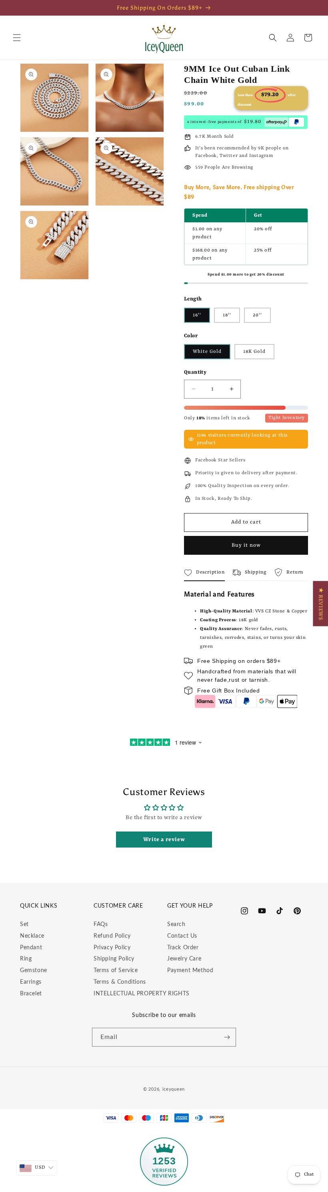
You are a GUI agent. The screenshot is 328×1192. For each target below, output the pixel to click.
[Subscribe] (227, 1037)
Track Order (183, 947)
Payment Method (190, 970)
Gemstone (33, 970)
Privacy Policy (112, 947)
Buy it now (246, 545)
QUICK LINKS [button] (38, 906)
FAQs (101, 924)
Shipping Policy (114, 959)
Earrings (31, 982)
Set (24, 924)
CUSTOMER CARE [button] (118, 906)
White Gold (207, 351)
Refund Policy (112, 936)
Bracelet (31, 994)
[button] (17, 37)
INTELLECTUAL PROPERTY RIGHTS (142, 994)
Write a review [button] (164, 839)
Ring (26, 959)
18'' (227, 315)
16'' (197, 315)
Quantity (195, 372)
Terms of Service (116, 970)
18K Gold (254, 351)
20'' (257, 315)
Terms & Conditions (120, 982)
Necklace (32, 936)
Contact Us (182, 936)
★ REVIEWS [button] (320, 603)
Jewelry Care (184, 959)
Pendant (31, 947)
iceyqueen (173, 1089)
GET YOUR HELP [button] (190, 906)
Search (176, 924)
